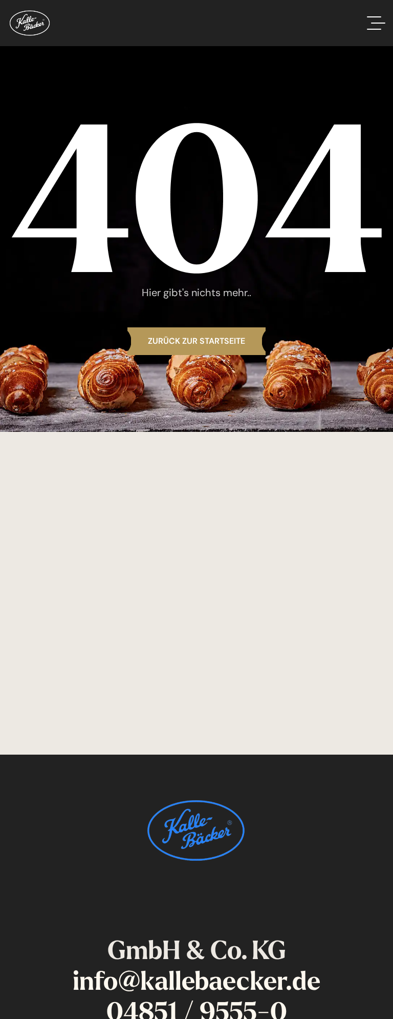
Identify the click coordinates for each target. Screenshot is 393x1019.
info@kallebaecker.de (196, 981)
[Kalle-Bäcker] (30, 23)
